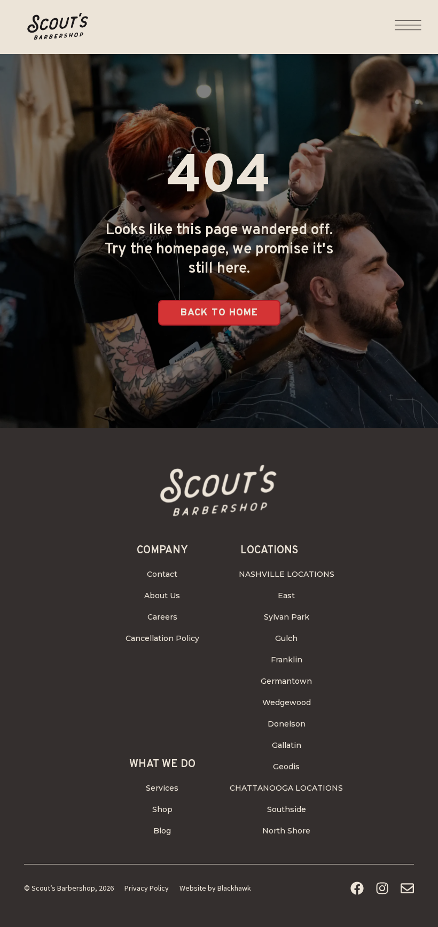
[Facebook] (357, 888)
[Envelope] (407, 888)
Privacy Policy (146, 888)
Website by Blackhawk (215, 888)
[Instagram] (382, 888)
